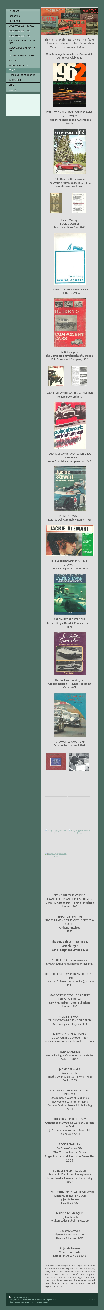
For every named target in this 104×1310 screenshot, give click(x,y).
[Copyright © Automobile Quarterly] (56, 761)
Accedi (92, 1297)
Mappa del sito (23, 1297)
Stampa (14, 1297)
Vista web (91, 1299)
